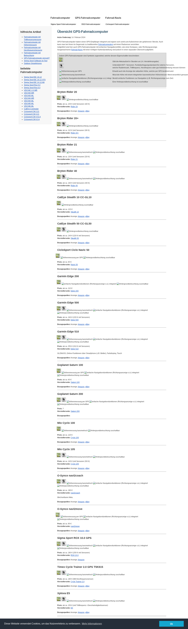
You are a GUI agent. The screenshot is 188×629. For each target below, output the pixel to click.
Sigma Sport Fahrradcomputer (63, 24)
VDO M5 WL (29, 104)
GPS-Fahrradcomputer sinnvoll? (37, 58)
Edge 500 (75, 320)
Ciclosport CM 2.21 (31, 111)
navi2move (75, 526)
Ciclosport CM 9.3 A (32, 119)
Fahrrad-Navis (113, 18)
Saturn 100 (75, 382)
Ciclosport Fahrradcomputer (117, 24)
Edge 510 (75, 349)
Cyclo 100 (75, 438)
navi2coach (75, 493)
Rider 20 (74, 107)
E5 (72, 608)
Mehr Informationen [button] (92, 623)
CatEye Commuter (31, 109)
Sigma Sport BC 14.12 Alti (34, 82)
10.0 (75, 555)
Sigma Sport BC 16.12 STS (35, 80)
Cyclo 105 (75, 464)
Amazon (81, 111)
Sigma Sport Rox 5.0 (32, 85)
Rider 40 (74, 186)
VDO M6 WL (29, 106)
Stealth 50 (75, 238)
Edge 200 (75, 291)
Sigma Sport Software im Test (35, 61)
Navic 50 (74, 265)
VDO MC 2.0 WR (30, 90)
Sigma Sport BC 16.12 (33, 77)
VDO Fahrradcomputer (90, 24)
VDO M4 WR (29, 98)
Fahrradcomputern (105, 44)
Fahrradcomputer (60, 18)
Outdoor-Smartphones (33, 63)
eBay (87, 111)
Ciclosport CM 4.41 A (32, 117)
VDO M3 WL (29, 96)
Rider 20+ (75, 133)
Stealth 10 (75, 212)
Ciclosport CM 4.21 (31, 114)
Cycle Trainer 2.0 (77, 582)
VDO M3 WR (29, 93)
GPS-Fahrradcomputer (87, 18)
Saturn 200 (75, 411)
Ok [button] (171, 624)
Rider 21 (74, 159)
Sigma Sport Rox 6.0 (32, 88)
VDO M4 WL (29, 101)
